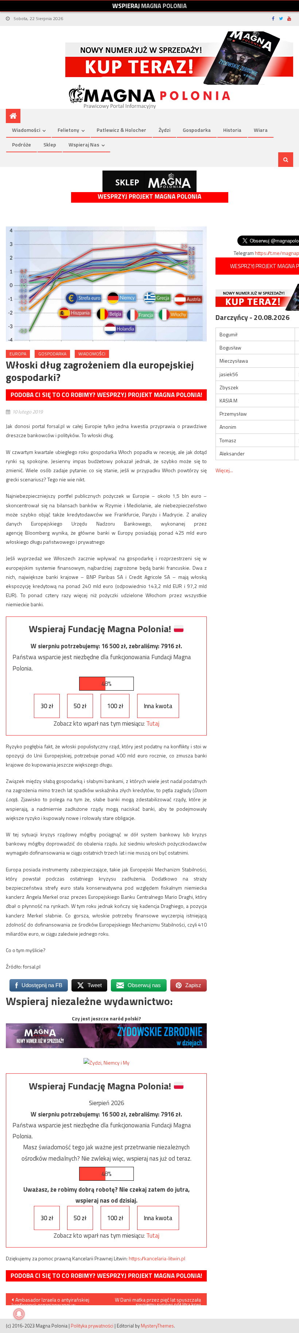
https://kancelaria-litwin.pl (157, 1258)
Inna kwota (158, 706)
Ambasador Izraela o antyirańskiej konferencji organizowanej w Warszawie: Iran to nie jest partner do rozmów (53, 1300)
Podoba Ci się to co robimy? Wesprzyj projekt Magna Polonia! (106, 395)
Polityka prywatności (92, 1325)
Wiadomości (26, 130)
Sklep (49, 144)
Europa (17, 353)
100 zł (115, 706)
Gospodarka (197, 130)
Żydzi (164, 130)
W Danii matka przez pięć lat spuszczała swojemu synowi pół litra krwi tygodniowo (158, 1300)
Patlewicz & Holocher (121, 130)
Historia (232, 130)
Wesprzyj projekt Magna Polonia (149, 196)
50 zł (80, 706)
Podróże (21, 144)
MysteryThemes (157, 1325)
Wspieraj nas (84, 144)
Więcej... (224, 470)
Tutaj (152, 723)
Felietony (68, 130)
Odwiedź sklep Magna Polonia (149, 181)
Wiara (261, 130)
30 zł (46, 706)
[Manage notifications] (19, 1314)
